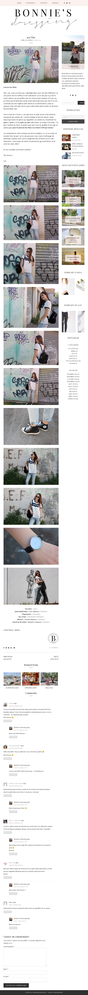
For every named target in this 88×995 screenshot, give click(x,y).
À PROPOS (43, 3)
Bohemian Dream (73, 257)
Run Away (73, 199)
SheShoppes (58, 992)
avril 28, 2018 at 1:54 (20, 805)
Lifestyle (74, 149)
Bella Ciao (49, 688)
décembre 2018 (72, 374)
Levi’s (35, 609)
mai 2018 (72, 391)
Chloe (11, 703)
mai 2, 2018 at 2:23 (15, 905)
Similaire (43, 611)
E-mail (6, 976)
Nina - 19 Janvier (14, 820)
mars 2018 (72, 396)
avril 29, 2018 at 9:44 (15, 865)
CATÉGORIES (30, 3)
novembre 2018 (72, 376)
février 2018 (72, 399)
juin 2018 (72, 389)
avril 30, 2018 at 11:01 (21, 886)
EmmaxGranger (14, 746)
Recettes (72, 358)
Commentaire (9, 947)
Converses (36, 614)
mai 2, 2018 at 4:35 (20, 921)
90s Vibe (31, 37)
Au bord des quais (12, 688)
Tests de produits (72, 361)
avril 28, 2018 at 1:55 (20, 842)
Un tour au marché (73, 218)
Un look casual (78, 153)
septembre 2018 (72, 381)
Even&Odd (31, 617)
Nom (6, 969)
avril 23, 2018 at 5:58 (20, 730)
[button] (63, 289)
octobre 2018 (72, 379)
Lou (40, 40)
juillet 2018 (72, 386)
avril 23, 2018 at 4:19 (15, 706)
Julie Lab (12, 863)
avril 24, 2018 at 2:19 (20, 768)
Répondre (7, 720)
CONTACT (55, 3)
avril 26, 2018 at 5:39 (15, 786)
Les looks (35, 40)
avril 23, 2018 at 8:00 (15, 748)
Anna (73, 155)
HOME (19, 3)
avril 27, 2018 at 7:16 (15, 823)
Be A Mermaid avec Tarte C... (73, 239)
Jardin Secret (54, 659)
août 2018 (72, 384)
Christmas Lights (31, 688)
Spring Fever (7, 659)
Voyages (72, 363)
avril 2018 (72, 394)
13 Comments (54, 648)
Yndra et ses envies (16, 783)
